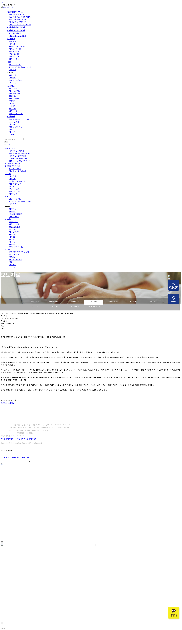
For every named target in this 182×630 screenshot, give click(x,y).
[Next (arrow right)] (4, 628)
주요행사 (133, 301)
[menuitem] (15, 12)
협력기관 (55, 306)
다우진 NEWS (113, 301)
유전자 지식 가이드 (93, 306)
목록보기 (4, 402)
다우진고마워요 (54, 301)
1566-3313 (25, 457)
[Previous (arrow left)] (2, 628)
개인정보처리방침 (7, 439)
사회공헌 (152, 301)
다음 (12, 402)
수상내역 (35, 306)
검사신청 (6, 457)
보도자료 (94, 301)
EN (9, 144)
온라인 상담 (35, 301)
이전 (9, 402)
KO (5, 144)
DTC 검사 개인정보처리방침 (27, 439)
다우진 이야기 (74, 306)
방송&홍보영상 (74, 301)
